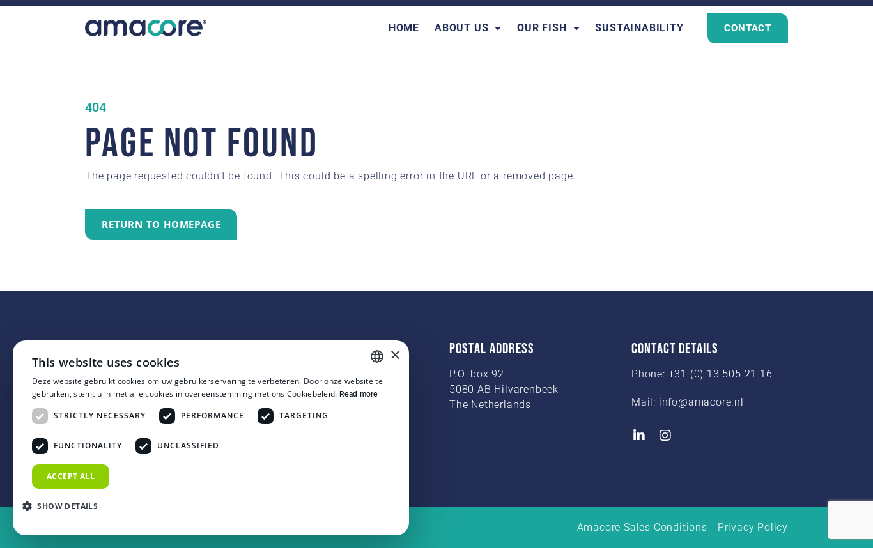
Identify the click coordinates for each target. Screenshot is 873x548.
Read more (358, 394)
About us (461, 28)
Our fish (541, 28)
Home (404, 28)
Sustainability (639, 28)
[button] (65, 506)
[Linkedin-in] (639, 435)
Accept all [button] (71, 476)
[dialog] (211, 437)
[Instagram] (666, 435)
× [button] (394, 355)
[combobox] (377, 356)
